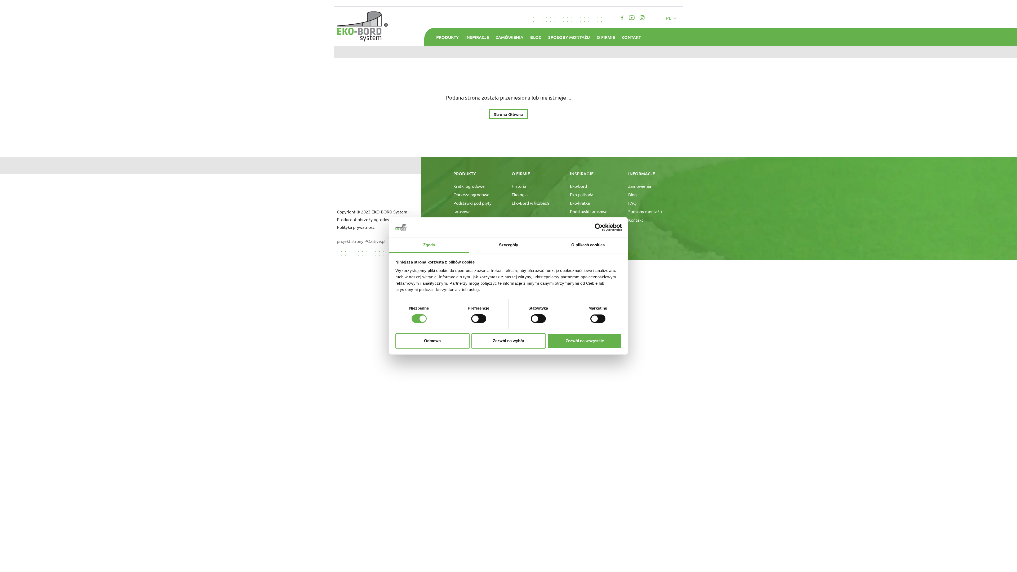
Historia (519, 186)
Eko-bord (578, 186)
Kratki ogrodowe (469, 186)
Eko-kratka (580, 202)
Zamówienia (509, 37)
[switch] (478, 319)
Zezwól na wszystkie (585, 340)
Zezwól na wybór (508, 340)
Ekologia (520, 194)
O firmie (606, 37)
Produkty (447, 37)
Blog (536, 37)
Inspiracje (477, 37)
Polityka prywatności (356, 227)
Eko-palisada (581, 194)
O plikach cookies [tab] (588, 245)
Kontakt (631, 37)
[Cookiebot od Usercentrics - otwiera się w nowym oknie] (599, 227)
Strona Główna (508, 114)
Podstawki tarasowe (589, 211)
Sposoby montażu (569, 37)
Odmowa (432, 340)
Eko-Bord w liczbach (530, 202)
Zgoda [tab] (429, 245)
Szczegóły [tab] (508, 245)
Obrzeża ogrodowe (471, 194)
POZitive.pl (374, 241)
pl (669, 18)
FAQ (632, 202)
